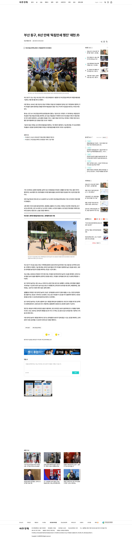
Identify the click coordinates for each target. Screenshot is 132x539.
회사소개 (21, 522)
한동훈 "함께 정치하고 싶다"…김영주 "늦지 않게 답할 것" (72, 465)
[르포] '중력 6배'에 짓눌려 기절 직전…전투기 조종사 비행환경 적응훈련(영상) (52, 465)
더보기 (92, 243)
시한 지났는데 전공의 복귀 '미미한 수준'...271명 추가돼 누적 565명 (32, 465)
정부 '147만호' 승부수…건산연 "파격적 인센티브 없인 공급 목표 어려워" (97, 164)
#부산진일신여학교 (37, 327)
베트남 (106, 219)
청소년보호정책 (64, 522)
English (96, 2)
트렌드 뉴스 (88, 48)
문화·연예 (80, 2)
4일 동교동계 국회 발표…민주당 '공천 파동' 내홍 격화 (32, 482)
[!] (107, 47)
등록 (76, 372)
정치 (57, 2)
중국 (32, 2)
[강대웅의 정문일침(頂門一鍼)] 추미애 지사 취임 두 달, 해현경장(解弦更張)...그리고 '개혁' (97, 150)
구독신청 (28, 522)
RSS (96, 522)
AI (36, 2)
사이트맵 (89, 522)
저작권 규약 (73, 522)
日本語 (100, 2)
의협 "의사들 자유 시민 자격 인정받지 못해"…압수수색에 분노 (72, 482)
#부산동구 (28, 327)
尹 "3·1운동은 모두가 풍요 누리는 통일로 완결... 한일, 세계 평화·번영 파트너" (52, 482)
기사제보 (44, 522)
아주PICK (87, 181)
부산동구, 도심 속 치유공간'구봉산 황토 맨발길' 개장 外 (39, 137)
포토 (74, 2)
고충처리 (81, 522)
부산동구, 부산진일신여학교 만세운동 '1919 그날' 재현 (39, 139)
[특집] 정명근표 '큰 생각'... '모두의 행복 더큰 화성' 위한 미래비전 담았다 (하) (97, 144)
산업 (41, 2)
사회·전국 (63, 2)
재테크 (46, 2)
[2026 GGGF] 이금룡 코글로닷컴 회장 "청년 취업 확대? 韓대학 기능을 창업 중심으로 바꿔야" (97, 157)
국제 (69, 2)
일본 (102, 219)
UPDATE (104, 137)
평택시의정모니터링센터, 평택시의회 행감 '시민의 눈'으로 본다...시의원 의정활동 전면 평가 (97, 170)
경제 (52, 2)
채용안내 (36, 522)
